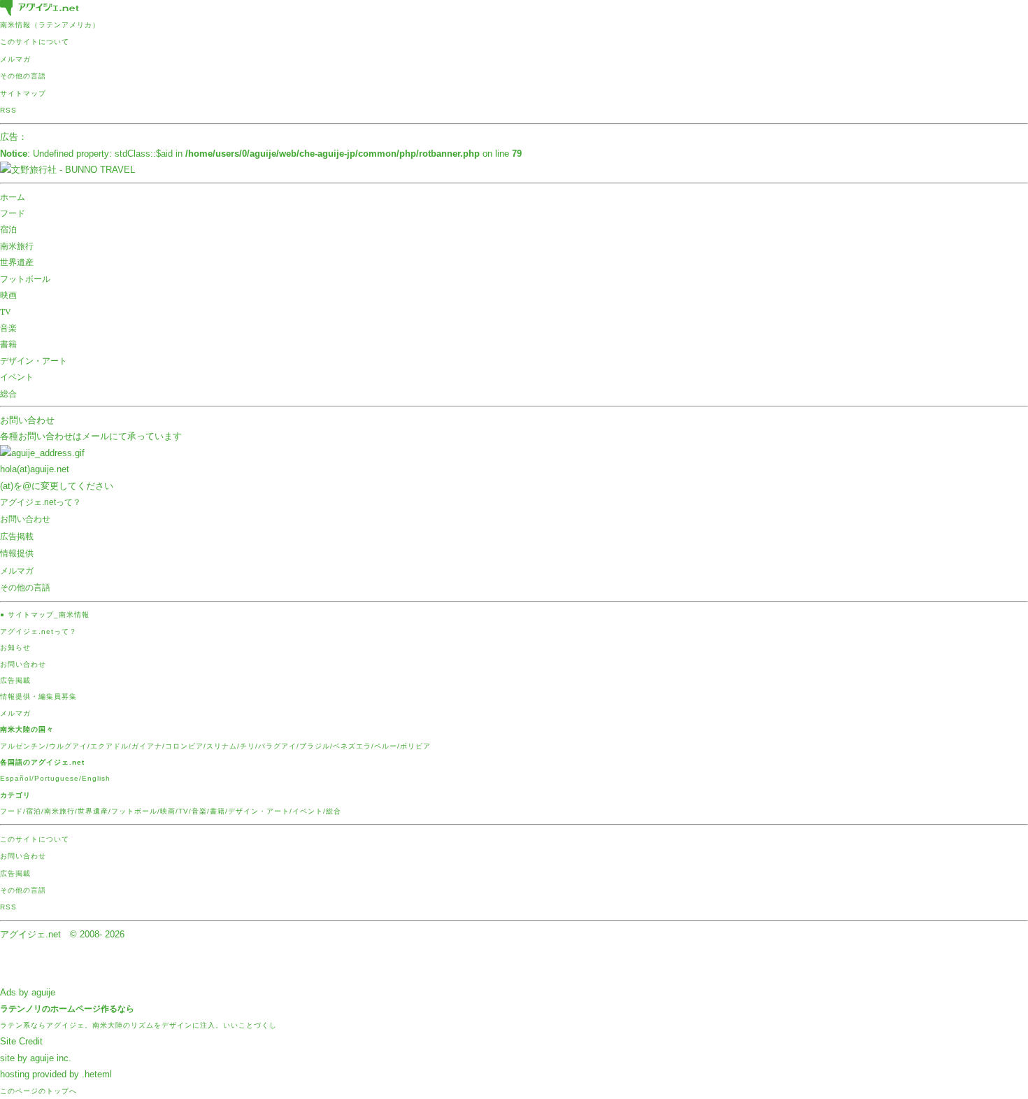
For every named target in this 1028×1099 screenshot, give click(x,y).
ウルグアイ (68, 746)
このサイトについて (34, 41)
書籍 (8, 343)
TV (5, 311)
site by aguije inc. (35, 1058)
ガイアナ (146, 746)
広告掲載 (17, 536)
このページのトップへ (38, 1091)
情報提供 (17, 553)
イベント (17, 376)
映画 (8, 294)
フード (12, 212)
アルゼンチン (23, 746)
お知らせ (15, 647)
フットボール (25, 278)
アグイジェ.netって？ (40, 502)
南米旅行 (17, 245)
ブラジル (314, 746)
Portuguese (56, 778)
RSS (8, 110)
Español (15, 778)
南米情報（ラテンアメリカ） (50, 25)
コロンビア (184, 746)
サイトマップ (23, 93)
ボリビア (415, 746)
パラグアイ (277, 746)
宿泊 (8, 228)
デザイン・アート (33, 360)
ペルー (385, 746)
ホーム (12, 196)
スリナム (221, 746)
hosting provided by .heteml (56, 1074)
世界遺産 (17, 261)
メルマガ (15, 59)
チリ (247, 746)
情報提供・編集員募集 (38, 696)
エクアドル (109, 746)
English (96, 778)
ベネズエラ (352, 746)
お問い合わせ (27, 420)
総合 (8, 393)
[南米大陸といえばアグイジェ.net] (39, 8)
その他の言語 (23, 76)
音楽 (8, 327)
